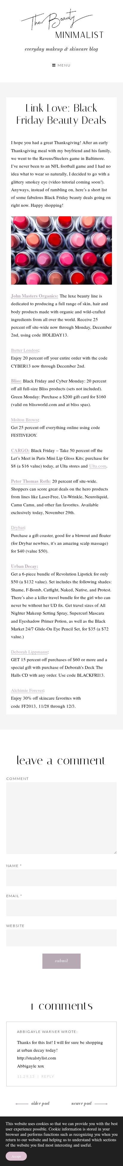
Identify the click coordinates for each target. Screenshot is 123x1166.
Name (14, 865)
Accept (16, 1156)
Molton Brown (24, 419)
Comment (17, 778)
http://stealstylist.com (36, 1058)
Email (14, 896)
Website (15, 925)
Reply (47, 1076)
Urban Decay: (24, 566)
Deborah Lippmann (29, 652)
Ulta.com (97, 466)
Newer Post (81, 1104)
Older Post (40, 1104)
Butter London (24, 350)
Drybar (17, 527)
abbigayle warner (38, 1031)
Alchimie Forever (27, 690)
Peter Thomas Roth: (31, 481)
